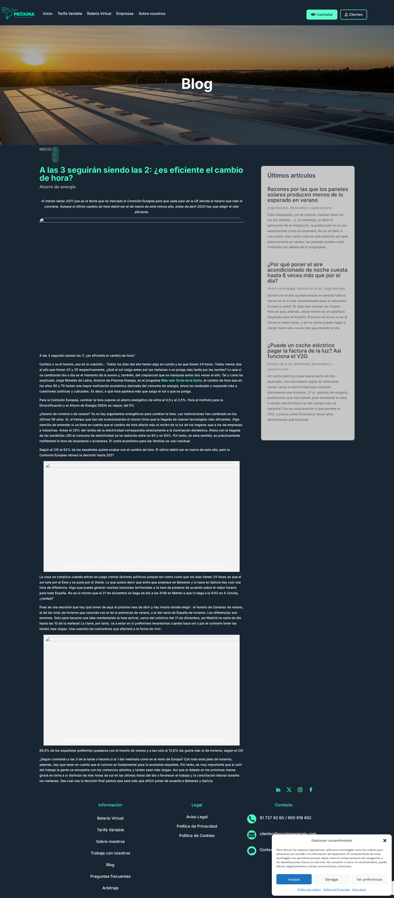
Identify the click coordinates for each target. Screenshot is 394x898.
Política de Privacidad (336, 889)
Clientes (356, 14)
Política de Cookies (197, 835)
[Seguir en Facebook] (311, 789)
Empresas (125, 13)
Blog (110, 864)
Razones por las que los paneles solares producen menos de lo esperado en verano (307, 194)
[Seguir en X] (289, 789)
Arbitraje (110, 888)
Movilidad (302, 364)
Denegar (331, 879)
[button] (385, 840)
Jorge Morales (277, 208)
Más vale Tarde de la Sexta (181, 380)
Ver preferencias (369, 879)
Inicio (47, 13)
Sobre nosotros (152, 13)
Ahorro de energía (57, 186)
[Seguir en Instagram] (300, 789)
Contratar (325, 14)
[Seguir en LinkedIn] (278, 789)
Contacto (268, 849)
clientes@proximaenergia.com (288, 833)
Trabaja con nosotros (110, 853)
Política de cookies (309, 889)
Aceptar (294, 879)
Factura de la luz (309, 288)
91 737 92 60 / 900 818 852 (285, 817)
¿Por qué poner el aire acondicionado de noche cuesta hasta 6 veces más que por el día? (307, 272)
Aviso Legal (197, 817)
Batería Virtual (99, 13)
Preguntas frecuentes (110, 876)
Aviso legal (359, 889)
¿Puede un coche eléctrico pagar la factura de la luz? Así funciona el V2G (304, 350)
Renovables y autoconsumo (311, 208)
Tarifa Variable (69, 13)
